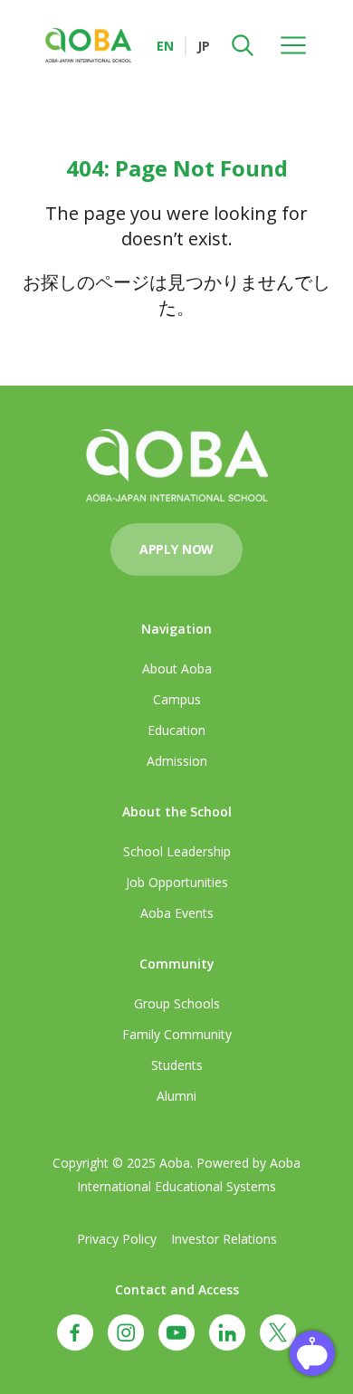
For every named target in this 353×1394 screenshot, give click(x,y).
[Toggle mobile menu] (293, 45)
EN (165, 45)
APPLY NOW (176, 549)
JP (203, 45)
